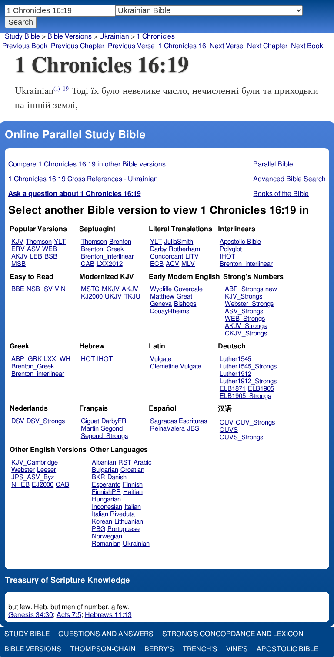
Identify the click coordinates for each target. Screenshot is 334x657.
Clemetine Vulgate (175, 366)
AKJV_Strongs (246, 326)
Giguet (90, 421)
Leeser (46, 470)
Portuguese (123, 529)
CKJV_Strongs (246, 333)
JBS (193, 428)
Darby (158, 249)
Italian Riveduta (113, 514)
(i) (56, 88)
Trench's (200, 649)
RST (124, 462)
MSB (18, 264)
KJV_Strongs (243, 296)
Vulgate (160, 359)
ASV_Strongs (244, 311)
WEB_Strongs (245, 318)
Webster (23, 470)
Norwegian (107, 536)
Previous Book (24, 46)
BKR (98, 477)
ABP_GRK (26, 359)
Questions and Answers (106, 633)
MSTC (90, 289)
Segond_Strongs (104, 436)
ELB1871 (233, 388)
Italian (132, 507)
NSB (33, 289)
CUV (227, 422)
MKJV (111, 289)
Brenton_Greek (102, 249)
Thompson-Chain (103, 649)
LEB (36, 256)
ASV (33, 249)
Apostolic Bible (287, 649)
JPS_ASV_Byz (32, 477)
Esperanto (106, 484)
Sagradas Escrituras (178, 421)
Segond (112, 428)
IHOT (227, 256)
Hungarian (106, 499)
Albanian (104, 462)
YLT (60, 242)
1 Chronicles (156, 36)
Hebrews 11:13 (108, 614)
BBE (17, 289)
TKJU (132, 296)
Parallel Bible (273, 164)
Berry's (159, 649)
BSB (50, 256)
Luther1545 (235, 359)
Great (184, 296)
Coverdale (188, 289)
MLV (188, 264)
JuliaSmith (178, 242)
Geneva (161, 304)
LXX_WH (57, 359)
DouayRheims (169, 311)
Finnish (133, 484)
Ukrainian (136, 544)
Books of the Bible (281, 193)
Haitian (133, 492)
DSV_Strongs (46, 421)
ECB (157, 264)
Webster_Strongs (249, 304)
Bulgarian (105, 470)
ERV (18, 249)
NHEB (20, 484)
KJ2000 (92, 296)
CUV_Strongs (255, 422)
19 (66, 88)
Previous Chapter (77, 46)
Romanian (106, 544)
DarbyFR (114, 421)
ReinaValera (167, 428)
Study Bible (22, 36)
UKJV (113, 296)
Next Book (307, 46)
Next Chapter (267, 46)
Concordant (166, 256)
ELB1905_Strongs (245, 396)
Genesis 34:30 (30, 614)
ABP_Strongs (244, 289)
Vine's (237, 649)
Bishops (185, 304)
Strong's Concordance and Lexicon (233, 633)
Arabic (143, 462)
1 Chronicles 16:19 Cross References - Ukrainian (83, 179)
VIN (60, 289)
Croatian (132, 470)
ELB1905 (261, 388)
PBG (98, 529)
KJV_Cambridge (34, 462)
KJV (17, 242)
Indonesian (107, 507)
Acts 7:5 (69, 614)
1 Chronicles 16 (182, 46)
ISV (47, 289)
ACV (172, 264)
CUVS (229, 430)
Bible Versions (69, 36)
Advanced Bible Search (289, 179)
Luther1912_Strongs (248, 381)
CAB (87, 264)
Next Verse (227, 46)
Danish (117, 477)
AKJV (19, 256)
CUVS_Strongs (241, 437)
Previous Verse (131, 46)
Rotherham (184, 249)
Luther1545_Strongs (248, 366)
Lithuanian (128, 521)
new (271, 289)
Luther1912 (235, 374)
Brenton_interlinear (107, 256)
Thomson (39, 242)
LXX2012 (110, 264)
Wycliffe (161, 289)
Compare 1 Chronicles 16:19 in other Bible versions (87, 164)
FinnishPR (106, 492)
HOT (88, 359)
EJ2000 (42, 484)
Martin (90, 428)
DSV (17, 421)
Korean (102, 521)
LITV (192, 256)
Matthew (162, 296)
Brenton (120, 242)
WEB (49, 249)
